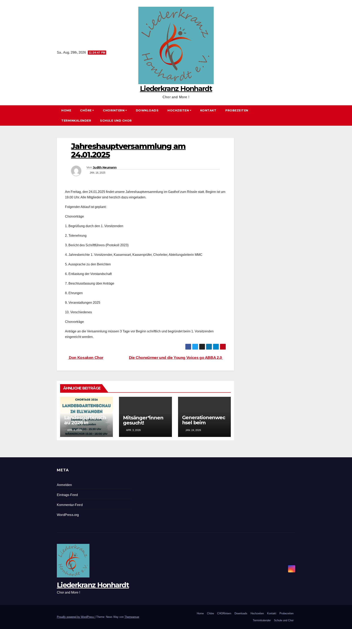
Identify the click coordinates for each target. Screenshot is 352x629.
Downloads (147, 110)
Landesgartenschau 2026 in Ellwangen (85, 423)
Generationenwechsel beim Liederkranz (203, 423)
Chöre (86, 110)
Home (66, 110)
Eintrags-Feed (67, 495)
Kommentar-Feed (70, 505)
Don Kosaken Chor (85, 357)
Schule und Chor (116, 120)
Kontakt (208, 110)
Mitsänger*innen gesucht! (143, 420)
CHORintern (113, 110)
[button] (294, 115)
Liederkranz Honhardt (176, 88)
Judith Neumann (105, 167)
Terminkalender (76, 120)
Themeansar (131, 616)
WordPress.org (68, 515)
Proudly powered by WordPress (76, 616)
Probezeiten (236, 110)
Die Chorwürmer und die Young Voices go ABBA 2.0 (176, 357)
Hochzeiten (178, 110)
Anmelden (64, 485)
